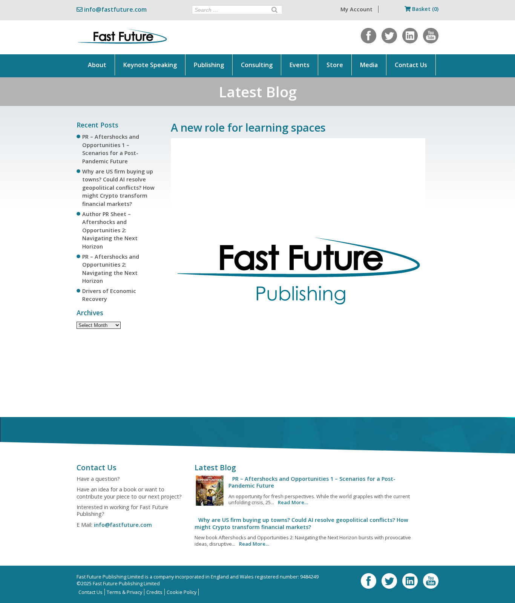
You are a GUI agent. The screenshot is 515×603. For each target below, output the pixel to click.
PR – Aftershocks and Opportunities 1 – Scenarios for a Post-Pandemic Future (311, 482)
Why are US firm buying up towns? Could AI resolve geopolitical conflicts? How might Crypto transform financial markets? (118, 187)
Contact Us (411, 65)
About (97, 65)
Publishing (209, 65)
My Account (356, 9)
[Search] (274, 10)
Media (369, 65)
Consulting (257, 65)
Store (334, 65)
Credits (154, 592)
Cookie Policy (181, 592)
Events (300, 65)
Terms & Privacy (124, 592)
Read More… (293, 502)
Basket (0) (424, 8)
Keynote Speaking (150, 65)
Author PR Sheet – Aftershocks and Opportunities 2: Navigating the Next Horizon (110, 230)
